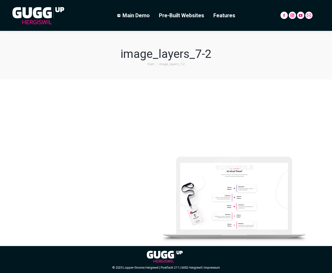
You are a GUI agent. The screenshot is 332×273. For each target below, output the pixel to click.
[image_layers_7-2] (166, 161)
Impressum (212, 267)
